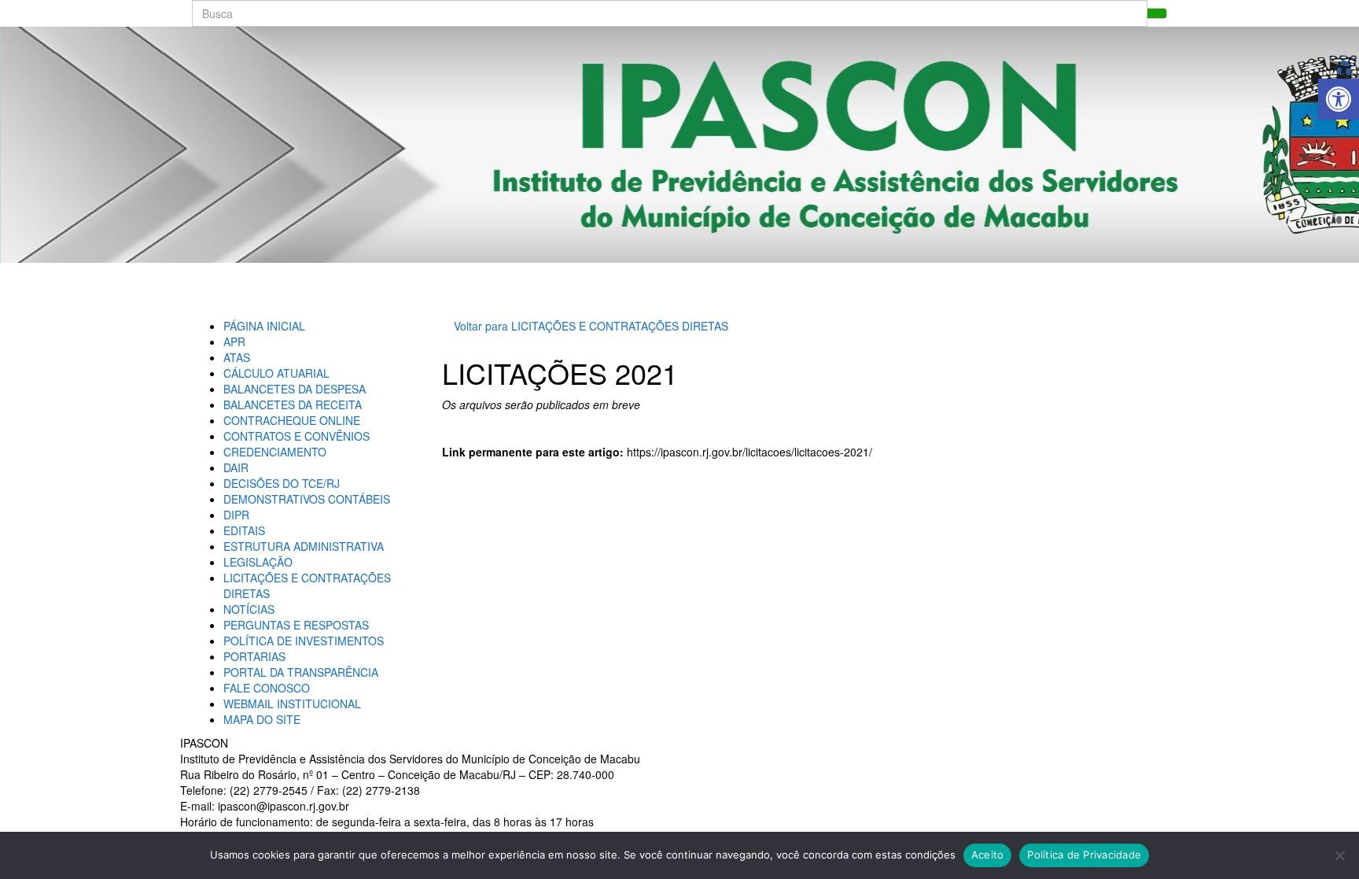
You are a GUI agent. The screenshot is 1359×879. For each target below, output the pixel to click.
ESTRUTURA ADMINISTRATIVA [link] (303, 546)
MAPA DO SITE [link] (261, 719)
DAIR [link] (236, 467)
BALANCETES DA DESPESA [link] (294, 389)
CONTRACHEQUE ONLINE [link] (291, 420)
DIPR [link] (236, 515)
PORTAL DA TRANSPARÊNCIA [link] (300, 672)
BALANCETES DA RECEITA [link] (292, 404)
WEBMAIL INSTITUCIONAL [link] (292, 703)
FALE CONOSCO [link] (266, 688)
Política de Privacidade (1084, 854)
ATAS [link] (236, 357)
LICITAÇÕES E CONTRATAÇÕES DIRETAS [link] (619, 326)
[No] (1339, 855)
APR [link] (234, 341)
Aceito (987, 854)
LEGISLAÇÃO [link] (258, 562)
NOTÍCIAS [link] (248, 609)
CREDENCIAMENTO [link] (274, 452)
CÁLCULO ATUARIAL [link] (276, 373)
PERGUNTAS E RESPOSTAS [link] (296, 625)
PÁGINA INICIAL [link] (264, 326)
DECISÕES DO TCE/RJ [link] (281, 483)
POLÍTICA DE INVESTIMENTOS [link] (303, 640)
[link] (1338, 99)
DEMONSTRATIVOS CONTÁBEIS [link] (306, 499)
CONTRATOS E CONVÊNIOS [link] (296, 436)
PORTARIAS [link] (254, 656)
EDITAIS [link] (244, 530)
